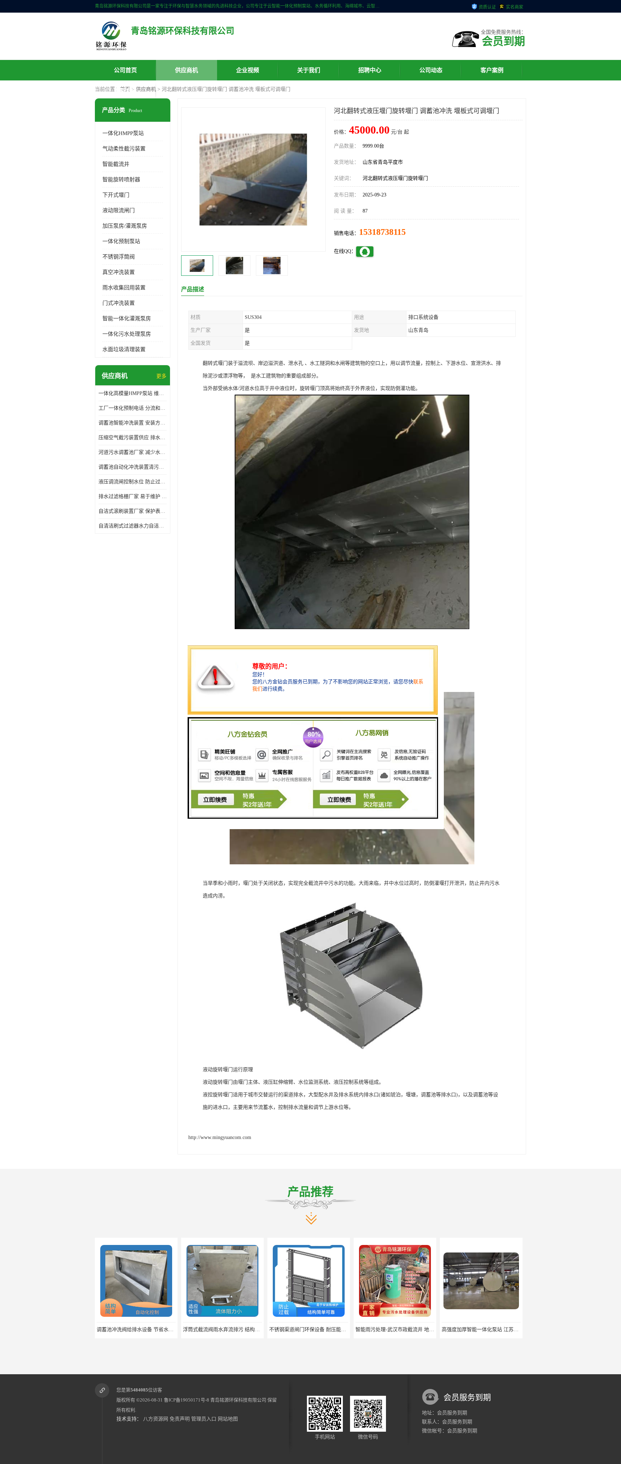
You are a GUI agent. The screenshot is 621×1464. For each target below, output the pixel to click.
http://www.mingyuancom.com (219, 1137)
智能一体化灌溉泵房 (126, 318)
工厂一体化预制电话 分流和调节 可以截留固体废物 (132, 408)
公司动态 (430, 70)
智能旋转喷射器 (121, 179)
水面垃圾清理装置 (124, 349)
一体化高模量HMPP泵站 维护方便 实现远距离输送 (132, 393)
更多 (161, 376)
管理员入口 (203, 1419)
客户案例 (491, 70)
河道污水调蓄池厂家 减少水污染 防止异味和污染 (132, 452)
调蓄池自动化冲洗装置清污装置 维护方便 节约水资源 (132, 467)
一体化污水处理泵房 (126, 334)
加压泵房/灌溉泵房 (124, 226)
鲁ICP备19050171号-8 (186, 1400)
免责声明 (180, 1419)
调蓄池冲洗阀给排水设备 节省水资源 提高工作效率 (108, 1329)
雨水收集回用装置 (124, 288)
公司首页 (125, 70)
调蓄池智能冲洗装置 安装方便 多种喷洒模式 (132, 423)
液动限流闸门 (118, 210)
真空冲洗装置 (118, 272)
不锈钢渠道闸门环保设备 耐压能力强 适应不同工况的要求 (288, 1329)
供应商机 (186, 70)
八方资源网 (155, 1419)
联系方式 (125, 91)
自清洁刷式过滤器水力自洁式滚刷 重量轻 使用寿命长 (132, 526)
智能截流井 (115, 164)
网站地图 (228, 1419)
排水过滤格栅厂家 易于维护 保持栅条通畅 (132, 496)
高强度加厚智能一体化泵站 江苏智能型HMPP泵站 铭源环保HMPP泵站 (474, 1329)
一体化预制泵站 (121, 241)
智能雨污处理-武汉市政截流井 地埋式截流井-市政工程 (370, 1329)
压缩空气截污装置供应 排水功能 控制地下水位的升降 (132, 437)
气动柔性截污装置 (124, 149)
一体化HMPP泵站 (123, 133)
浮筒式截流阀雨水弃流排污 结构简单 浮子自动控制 (194, 1329)
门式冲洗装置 (118, 303)
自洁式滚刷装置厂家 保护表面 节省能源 (132, 511)
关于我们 (308, 70)
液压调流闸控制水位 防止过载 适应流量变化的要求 (132, 481)
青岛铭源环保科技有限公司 (238, 1400)
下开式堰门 (115, 195)
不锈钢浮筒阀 (118, 257)
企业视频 (247, 70)
